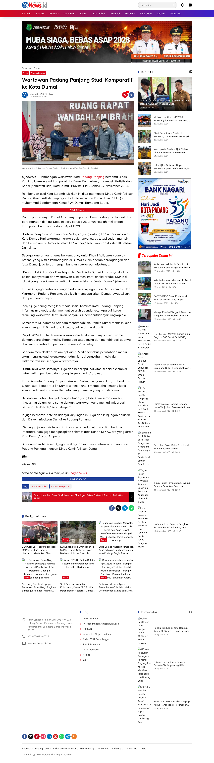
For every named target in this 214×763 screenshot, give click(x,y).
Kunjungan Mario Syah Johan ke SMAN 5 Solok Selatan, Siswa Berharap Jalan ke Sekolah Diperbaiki (77, 550)
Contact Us (131, 748)
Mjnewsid (34, 94)
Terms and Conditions (109, 748)
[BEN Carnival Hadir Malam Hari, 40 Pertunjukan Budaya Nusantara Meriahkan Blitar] (40, 532)
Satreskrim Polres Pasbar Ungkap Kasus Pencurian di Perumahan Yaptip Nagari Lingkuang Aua (172, 703)
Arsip (143, 748)
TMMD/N (87, 628)
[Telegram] (125, 508)
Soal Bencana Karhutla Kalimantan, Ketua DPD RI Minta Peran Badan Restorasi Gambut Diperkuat (77, 587)
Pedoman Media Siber (64, 748)
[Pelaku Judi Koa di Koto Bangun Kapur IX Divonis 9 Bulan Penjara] (144, 631)
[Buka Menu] (190, 5)
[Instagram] (43, 736)
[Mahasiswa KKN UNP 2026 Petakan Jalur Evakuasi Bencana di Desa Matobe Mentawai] (144, 120)
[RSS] (74, 736)
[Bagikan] (131, 95)
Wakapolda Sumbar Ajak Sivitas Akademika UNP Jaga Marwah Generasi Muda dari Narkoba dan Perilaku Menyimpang (171, 151)
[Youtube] (55, 736)
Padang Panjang (38, 73)
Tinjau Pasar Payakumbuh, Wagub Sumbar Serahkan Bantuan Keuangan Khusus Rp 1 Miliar (172, 484)
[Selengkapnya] (190, 71)
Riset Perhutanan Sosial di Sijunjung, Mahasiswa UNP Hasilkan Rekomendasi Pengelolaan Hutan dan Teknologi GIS (173, 135)
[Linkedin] (49, 736)
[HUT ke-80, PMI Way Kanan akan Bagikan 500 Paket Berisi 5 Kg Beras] (144, 337)
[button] (174, 5)
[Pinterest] (37, 736)
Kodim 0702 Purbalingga (95, 639)
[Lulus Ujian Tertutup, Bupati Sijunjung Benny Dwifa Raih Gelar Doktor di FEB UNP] (144, 168)
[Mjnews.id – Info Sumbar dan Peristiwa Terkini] (34, 4)
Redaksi (26, 748)
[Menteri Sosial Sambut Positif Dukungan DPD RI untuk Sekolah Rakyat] (144, 368)
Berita (25, 73)
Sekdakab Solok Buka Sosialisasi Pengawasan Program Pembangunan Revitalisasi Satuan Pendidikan (172, 447)
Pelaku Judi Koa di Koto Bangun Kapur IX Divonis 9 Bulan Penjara (171, 629)
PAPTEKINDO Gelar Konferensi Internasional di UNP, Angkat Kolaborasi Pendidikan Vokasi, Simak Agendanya (170, 298)
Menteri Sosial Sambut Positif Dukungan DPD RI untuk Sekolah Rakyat (171, 366)
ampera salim (40, 486)
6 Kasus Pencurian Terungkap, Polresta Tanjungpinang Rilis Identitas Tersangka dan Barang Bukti (171, 664)
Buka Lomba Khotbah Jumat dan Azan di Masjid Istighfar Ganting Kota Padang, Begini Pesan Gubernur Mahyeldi (116, 550)
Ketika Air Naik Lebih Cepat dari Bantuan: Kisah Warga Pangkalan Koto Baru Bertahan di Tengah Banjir (172, 266)
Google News (77, 473)
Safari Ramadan (91, 644)
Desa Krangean (90, 649)
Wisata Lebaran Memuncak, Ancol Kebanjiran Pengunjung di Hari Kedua (172, 282)
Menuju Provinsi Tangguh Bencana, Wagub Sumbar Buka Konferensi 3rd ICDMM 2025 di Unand (172, 314)
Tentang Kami (41, 748)
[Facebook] (112, 508)
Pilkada (86, 654)
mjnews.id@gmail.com (39, 643)
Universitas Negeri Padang (96, 634)
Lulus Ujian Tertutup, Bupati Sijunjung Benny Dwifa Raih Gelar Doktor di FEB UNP (172, 167)
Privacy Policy (87, 748)
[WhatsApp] (131, 508)
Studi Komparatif (61, 486)
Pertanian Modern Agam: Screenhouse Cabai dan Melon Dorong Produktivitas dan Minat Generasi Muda (115, 587)
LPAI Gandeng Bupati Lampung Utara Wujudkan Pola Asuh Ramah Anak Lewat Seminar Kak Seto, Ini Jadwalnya (172, 405)
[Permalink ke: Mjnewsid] (26, 95)
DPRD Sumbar (90, 618)
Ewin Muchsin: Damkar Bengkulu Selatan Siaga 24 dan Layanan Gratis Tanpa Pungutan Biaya (171, 526)
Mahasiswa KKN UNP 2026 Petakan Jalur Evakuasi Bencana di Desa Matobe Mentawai (172, 119)
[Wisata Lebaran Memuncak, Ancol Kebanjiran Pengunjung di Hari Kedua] (144, 283)
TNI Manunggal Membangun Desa (100, 623)
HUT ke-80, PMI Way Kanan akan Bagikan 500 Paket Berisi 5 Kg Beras (172, 335)
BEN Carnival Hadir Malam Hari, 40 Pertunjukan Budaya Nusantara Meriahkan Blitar (39, 550)
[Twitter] (118, 508)
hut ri (85, 659)
